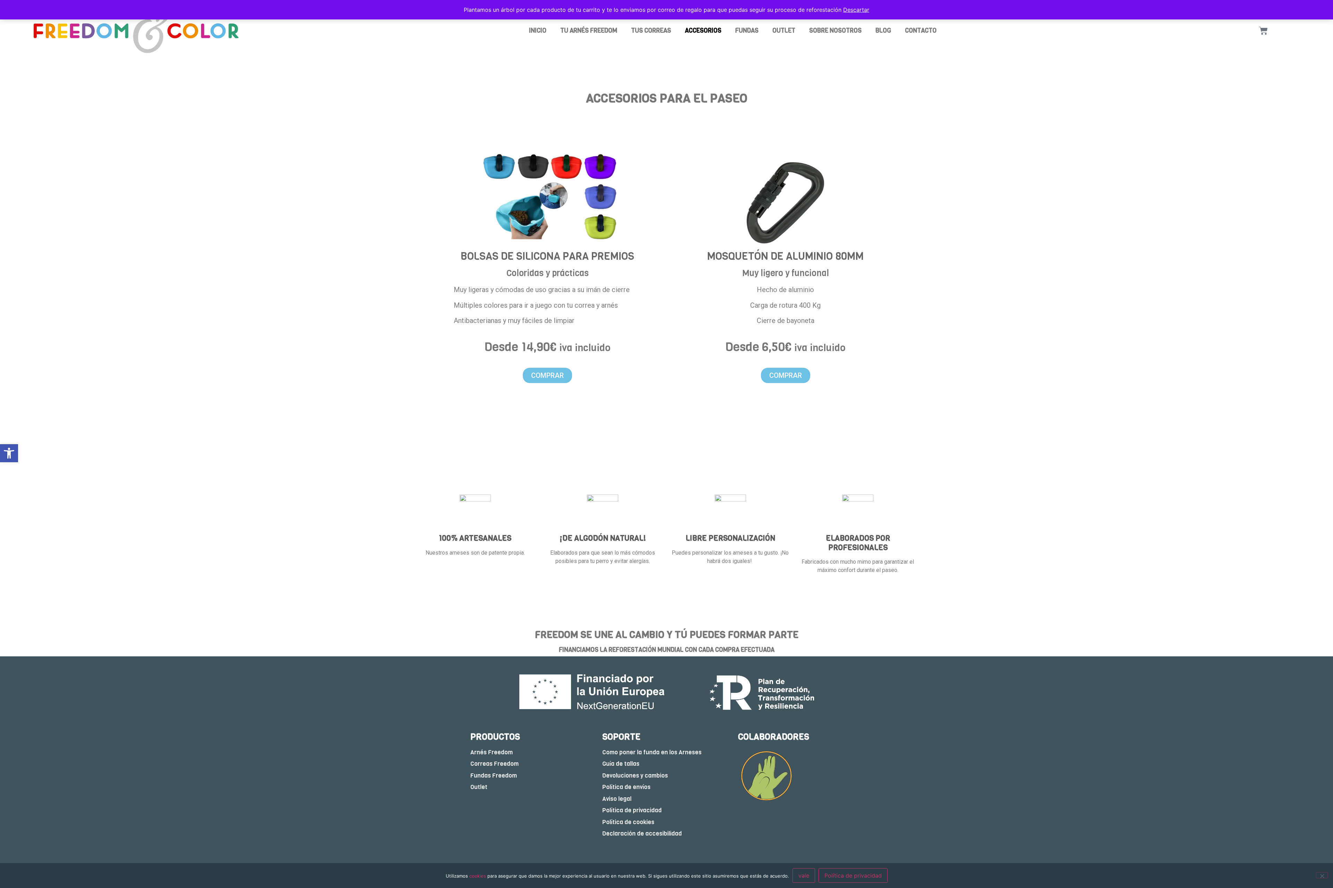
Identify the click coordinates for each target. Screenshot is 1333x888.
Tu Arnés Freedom (588, 30)
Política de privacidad (853, 875)
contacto (921, 30)
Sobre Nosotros (835, 30)
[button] (9, 453)
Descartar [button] (856, 9)
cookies (477, 876)
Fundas (746, 30)
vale (803, 875)
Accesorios (703, 30)
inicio (537, 30)
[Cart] (1263, 31)
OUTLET (783, 30)
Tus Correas (651, 30)
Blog (883, 30)
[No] (1322, 875)
